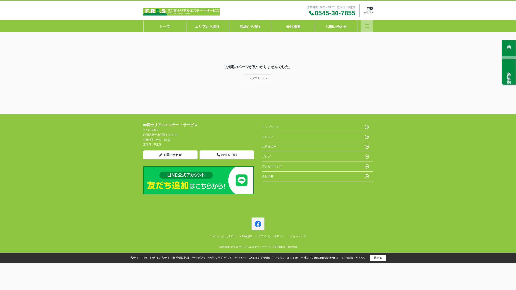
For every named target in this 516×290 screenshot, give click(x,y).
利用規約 (247, 236)
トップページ (270, 126)
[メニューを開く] (367, 26)
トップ (164, 27)
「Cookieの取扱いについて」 (325, 258)
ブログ (266, 156)
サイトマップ (298, 236)
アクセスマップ (272, 166)
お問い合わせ (336, 27)
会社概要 (293, 27)
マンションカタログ (224, 236)
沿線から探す (250, 27)
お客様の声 (269, 146)
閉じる (378, 257)
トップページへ (258, 78)
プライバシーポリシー (271, 236)
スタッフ (267, 136)
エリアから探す (207, 27)
